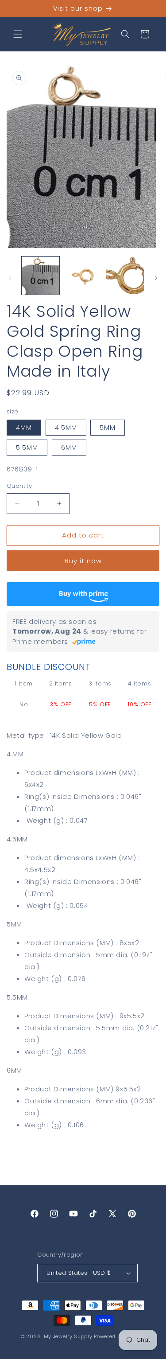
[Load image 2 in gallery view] (82, 275)
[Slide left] (9, 278)
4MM (24, 427)
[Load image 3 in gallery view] (125, 275)
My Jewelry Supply (68, 1336)
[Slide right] (156, 278)
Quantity (19, 486)
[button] (17, 34)
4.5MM (66, 427)
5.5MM (27, 447)
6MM (69, 447)
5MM (108, 427)
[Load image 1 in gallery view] (40, 275)
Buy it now (83, 560)
